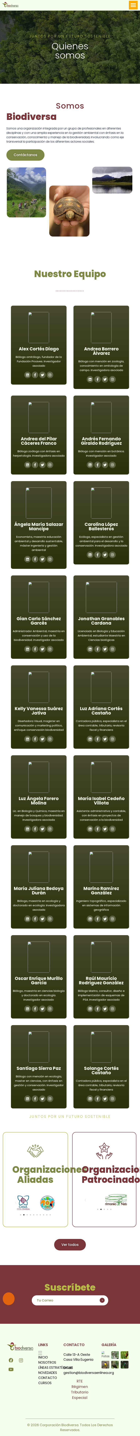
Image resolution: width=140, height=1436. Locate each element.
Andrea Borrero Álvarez (101, 351)
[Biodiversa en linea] (12, 4)
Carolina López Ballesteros (101, 526)
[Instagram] (50, 375)
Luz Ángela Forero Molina (39, 801)
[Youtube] (10, 1369)
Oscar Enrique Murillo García (39, 980)
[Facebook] (10, 1360)
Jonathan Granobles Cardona (101, 621)
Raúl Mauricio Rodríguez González (101, 980)
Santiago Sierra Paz (39, 1068)
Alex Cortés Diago (39, 349)
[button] (133, 5)
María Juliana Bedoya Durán (39, 890)
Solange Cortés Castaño (101, 1070)
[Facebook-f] (35, 375)
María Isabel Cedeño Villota (101, 801)
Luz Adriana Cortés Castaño (101, 711)
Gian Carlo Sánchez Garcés (39, 621)
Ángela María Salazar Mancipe (38, 526)
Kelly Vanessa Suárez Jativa (39, 711)
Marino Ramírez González (101, 890)
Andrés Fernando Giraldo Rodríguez (101, 441)
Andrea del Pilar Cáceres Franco (39, 441)
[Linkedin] (90, 379)
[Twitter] (42, 739)
